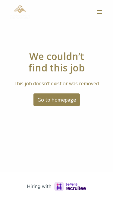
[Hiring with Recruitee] (56, 186)
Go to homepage (56, 99)
